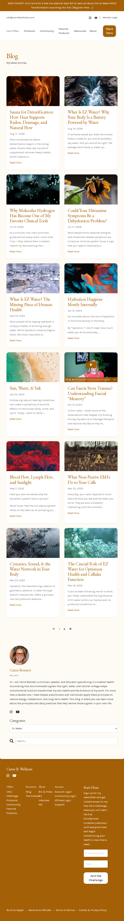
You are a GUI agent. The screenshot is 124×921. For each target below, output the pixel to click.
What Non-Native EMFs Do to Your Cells (89, 479)
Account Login (63, 791)
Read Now (15, 162)
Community (13, 804)
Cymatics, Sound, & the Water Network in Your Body (30, 569)
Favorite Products (64, 31)
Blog (28, 791)
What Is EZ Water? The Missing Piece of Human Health (31, 304)
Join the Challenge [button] (96, 878)
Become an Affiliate (40, 910)
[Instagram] (90, 17)
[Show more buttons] (115, 379)
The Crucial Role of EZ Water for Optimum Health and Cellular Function (88, 571)
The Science (32, 795)
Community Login (65, 795)
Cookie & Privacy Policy (92, 910)
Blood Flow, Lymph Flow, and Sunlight (31, 479)
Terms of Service (65, 910)
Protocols (29, 30)
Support (59, 804)
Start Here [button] (109, 31)
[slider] (91, 379)
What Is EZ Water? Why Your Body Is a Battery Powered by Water (88, 117)
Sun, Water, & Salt (25, 388)
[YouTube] (95, 17)
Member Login (110, 17)
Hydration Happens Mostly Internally (85, 301)
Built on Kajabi (15, 910)
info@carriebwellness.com (20, 17)
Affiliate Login (63, 800)
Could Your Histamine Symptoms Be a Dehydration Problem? (87, 215)
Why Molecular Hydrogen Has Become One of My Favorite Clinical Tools (32, 215)
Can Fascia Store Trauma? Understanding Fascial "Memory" (90, 393)
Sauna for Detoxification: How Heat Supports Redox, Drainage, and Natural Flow (32, 119)
